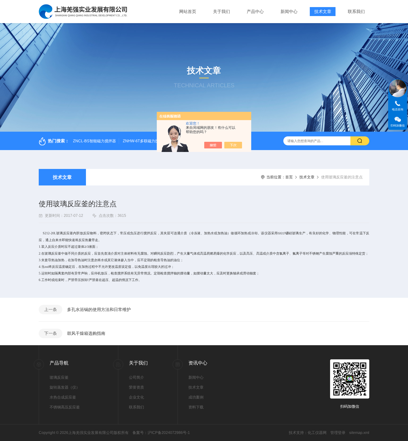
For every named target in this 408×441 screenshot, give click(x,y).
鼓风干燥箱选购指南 (86, 333)
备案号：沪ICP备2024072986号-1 (161, 433)
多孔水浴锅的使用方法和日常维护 (99, 309)
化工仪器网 (317, 433)
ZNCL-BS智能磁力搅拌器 (94, 141)
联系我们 (356, 11)
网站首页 (187, 11)
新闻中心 (289, 11)
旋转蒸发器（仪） (65, 387)
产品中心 (255, 11)
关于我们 (221, 11)
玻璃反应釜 (59, 377)
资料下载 (196, 407)
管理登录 (337, 433)
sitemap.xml (359, 433)
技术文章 (322, 11)
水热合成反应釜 (63, 397)
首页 (289, 177)
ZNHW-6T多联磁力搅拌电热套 (148, 141)
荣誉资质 (136, 387)
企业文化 (136, 397)
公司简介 (136, 377)
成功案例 (196, 397)
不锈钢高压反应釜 (65, 407)
